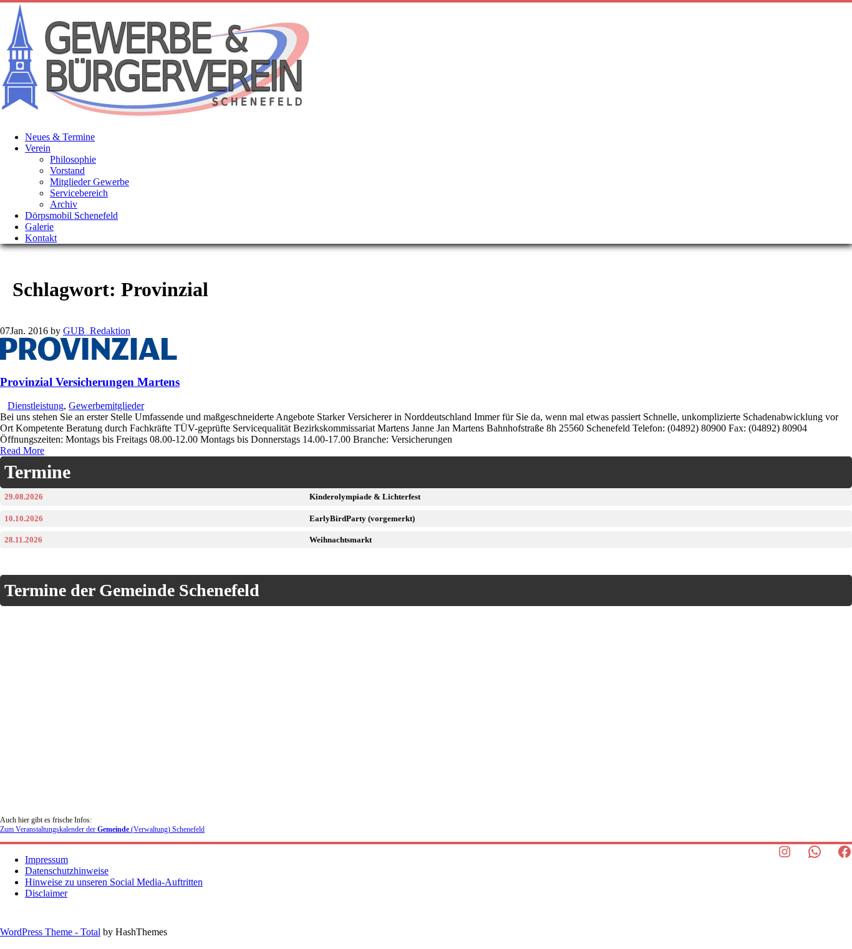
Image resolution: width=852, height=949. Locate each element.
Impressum (46, 859)
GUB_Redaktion (96, 330)
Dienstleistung (35, 405)
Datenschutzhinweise (67, 870)
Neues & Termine (60, 137)
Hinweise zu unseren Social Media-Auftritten (114, 882)
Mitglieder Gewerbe (89, 181)
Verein (38, 148)
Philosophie (73, 159)
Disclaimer (46, 893)
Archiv (63, 204)
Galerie (39, 226)
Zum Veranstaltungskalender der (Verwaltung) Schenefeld (102, 829)
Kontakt (41, 238)
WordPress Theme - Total (50, 932)
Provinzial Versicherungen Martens (90, 381)
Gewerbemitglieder (106, 405)
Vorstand (67, 170)
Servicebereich (79, 193)
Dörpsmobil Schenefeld (71, 215)
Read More (22, 450)
